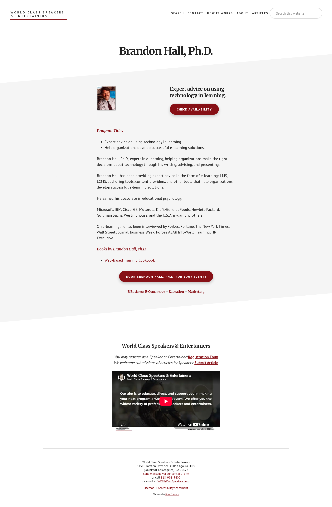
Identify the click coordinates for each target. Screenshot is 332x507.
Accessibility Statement (173, 488)
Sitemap (149, 488)
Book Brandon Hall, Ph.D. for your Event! (166, 276)
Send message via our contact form (166, 473)
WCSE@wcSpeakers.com (173, 481)
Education (176, 291)
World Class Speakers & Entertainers (38, 14)
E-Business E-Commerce (146, 291)
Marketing (196, 291)
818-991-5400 (170, 477)
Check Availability (194, 109)
